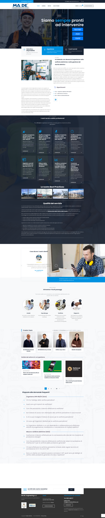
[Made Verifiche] (20, 6)
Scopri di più (25, 151)
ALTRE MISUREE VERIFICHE (77, 38)
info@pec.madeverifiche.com (71, 502)
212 (56, 388)
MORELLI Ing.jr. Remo (60, 349)
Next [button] (56, 265)
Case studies (56, 5)
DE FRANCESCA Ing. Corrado (44, 349)
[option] (38, 263)
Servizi (49, 5)
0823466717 (29, 1)
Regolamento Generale (73, 509)
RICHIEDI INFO (68, 505)
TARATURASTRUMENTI (77, 34)
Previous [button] (21, 265)
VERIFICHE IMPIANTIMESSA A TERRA (78, 29)
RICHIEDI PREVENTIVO (88, 5)
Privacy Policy (43, 515)
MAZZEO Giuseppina (76, 349)
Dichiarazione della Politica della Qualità (58, 211)
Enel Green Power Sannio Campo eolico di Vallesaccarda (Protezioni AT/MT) (60, 196)
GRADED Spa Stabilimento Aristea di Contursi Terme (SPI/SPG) (44, 196)
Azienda (44, 5)
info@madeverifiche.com (74, 1)
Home (38, 5)
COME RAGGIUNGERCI (48, 506)
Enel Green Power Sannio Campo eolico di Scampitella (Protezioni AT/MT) (76, 196)
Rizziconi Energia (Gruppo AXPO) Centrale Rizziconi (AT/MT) (29, 196)
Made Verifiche (29, 515)
